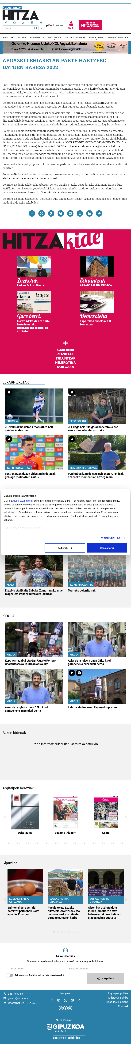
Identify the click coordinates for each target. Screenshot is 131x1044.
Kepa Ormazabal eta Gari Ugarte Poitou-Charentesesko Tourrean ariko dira (30, 662)
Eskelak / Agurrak (75, 37)
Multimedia (54, 37)
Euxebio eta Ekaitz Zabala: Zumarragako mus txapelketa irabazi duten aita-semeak (34, 592)
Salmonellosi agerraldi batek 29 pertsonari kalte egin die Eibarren (23, 911)
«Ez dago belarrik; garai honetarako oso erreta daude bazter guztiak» (93, 428)
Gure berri (65, 350)
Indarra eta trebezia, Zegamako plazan (92, 707)
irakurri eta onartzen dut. (40, 975)
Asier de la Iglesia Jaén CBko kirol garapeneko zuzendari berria (89, 662)
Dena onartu (107, 547)
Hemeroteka (65, 362)
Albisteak (8, 37)
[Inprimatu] (99, 213)
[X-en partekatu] (41, 213)
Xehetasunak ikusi (111, 537)
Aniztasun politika (118, 997)
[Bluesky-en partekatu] (61, 213)
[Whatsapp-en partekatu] (80, 213)
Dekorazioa (25, 832)
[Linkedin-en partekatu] (89, 213)
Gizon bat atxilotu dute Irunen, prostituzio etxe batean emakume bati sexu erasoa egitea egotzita (105, 912)
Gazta (106, 832)
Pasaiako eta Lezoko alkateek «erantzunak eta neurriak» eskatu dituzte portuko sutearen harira (64, 912)
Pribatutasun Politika (26, 975)
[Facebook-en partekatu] (32, 213)
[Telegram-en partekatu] (70, 213)
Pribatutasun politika (116, 1002)
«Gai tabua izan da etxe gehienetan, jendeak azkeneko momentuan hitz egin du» (96, 475)
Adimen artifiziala (118, 37)
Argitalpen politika (118, 993)
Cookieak (123, 1006)
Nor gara (65, 367)
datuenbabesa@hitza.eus (95, 146)
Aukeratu (63, 547)
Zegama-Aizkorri (65, 832)
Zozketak (65, 354)
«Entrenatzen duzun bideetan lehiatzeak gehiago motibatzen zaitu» (30, 475)
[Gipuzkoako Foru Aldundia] (65, 1031)
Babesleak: (65, 1020)
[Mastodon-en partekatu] (51, 213)
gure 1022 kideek (23, 500)
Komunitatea (37, 37)
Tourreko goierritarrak (82, 590)
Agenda (22, 37)
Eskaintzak (65, 358)
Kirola (11, 654)
